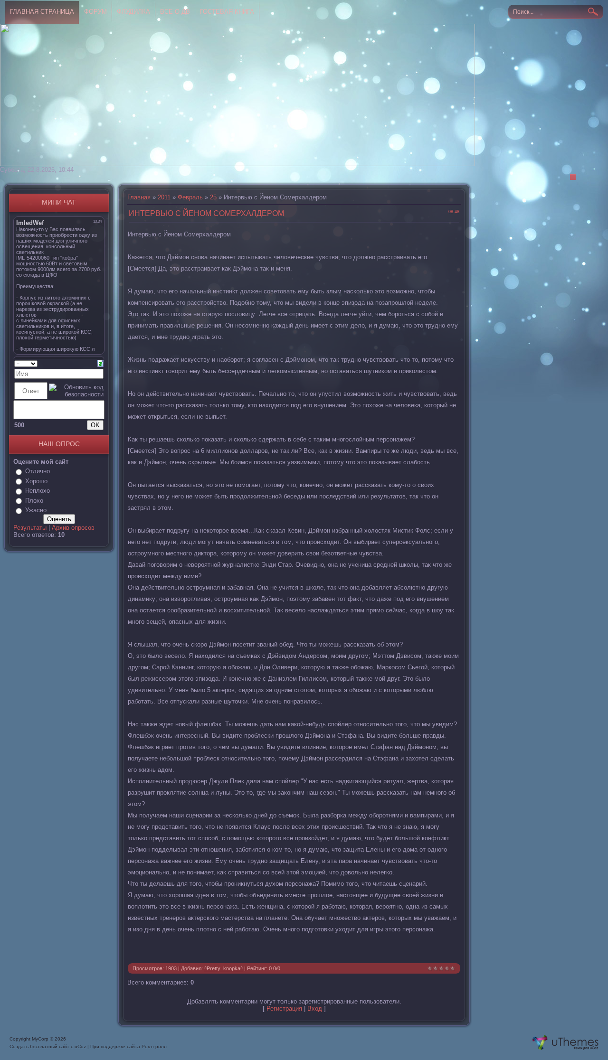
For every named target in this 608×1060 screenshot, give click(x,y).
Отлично (37, 471)
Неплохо (37, 490)
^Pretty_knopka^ (223, 968)
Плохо (34, 500)
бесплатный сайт (49, 1046)
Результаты (30, 527)
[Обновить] (100, 362)
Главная (139, 197)
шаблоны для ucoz (565, 1043)
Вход (314, 1008)
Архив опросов (73, 527)
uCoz (80, 1046)
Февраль (190, 197)
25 (213, 197)
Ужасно (36, 510)
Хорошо (36, 481)
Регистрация (284, 1008)
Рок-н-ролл (154, 1046)
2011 (164, 197)
